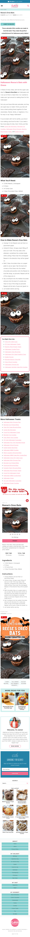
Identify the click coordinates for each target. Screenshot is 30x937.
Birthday (15, 856)
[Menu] (2, 5)
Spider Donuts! (19, 131)
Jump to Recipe (8, 24)
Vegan (15, 887)
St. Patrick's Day (15, 861)
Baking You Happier (15, 5)
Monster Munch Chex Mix (12, 359)
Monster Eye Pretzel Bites (11, 425)
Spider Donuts (9, 357)
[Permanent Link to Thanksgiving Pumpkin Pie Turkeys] (22, 704)
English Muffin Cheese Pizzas (8, 817)
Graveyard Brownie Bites (10, 465)
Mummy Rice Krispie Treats (13, 347)
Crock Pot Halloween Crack (11, 432)
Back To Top (15, 933)
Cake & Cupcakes (15, 897)
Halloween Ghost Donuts (13, 129)
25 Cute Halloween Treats (12, 344)
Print (15, 541)
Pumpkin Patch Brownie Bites (12, 468)
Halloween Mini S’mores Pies (12, 422)
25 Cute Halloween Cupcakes (12, 440)
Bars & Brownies (15, 894)
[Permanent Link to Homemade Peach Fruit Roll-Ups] (8, 704)
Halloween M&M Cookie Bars (12, 475)
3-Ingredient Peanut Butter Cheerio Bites (22, 817)
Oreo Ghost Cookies (11, 362)
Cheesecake (15, 900)
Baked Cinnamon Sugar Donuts (8, 802)
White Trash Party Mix (8, 832)
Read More (15, 746)
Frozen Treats (15, 908)
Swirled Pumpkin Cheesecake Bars (22, 802)
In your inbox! (16, 1)
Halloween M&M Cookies (10, 450)
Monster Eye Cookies (9, 435)
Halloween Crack (8, 478)
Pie (15, 911)
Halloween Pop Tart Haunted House (14, 442)
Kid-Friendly (15, 683)
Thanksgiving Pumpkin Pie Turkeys (22, 708)
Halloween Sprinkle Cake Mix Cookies (16, 367)
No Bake (15, 913)
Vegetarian (15, 885)
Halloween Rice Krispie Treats (12, 470)
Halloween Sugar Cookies (11, 483)
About (15, 846)
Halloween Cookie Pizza (12, 349)
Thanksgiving (15, 872)
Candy (7, 681)
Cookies (15, 905)
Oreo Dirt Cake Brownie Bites (12, 427)
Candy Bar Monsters (10, 126)
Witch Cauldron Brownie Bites (12, 453)
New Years (15, 878)
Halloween (15, 681)
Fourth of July (15, 867)
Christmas (15, 875)
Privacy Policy (15, 849)
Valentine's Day (15, 858)
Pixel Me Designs (17, 931)
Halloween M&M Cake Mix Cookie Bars (15, 455)
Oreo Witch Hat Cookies (10, 437)
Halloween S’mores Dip (12, 364)
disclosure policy (21, 19)
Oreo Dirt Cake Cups (11, 341)
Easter (15, 864)
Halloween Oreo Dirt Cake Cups (13, 458)
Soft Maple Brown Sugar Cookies (22, 833)
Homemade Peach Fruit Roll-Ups (8, 707)
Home (15, 843)
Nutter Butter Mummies (10, 447)
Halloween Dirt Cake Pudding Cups (15, 354)
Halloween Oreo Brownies (12, 352)
